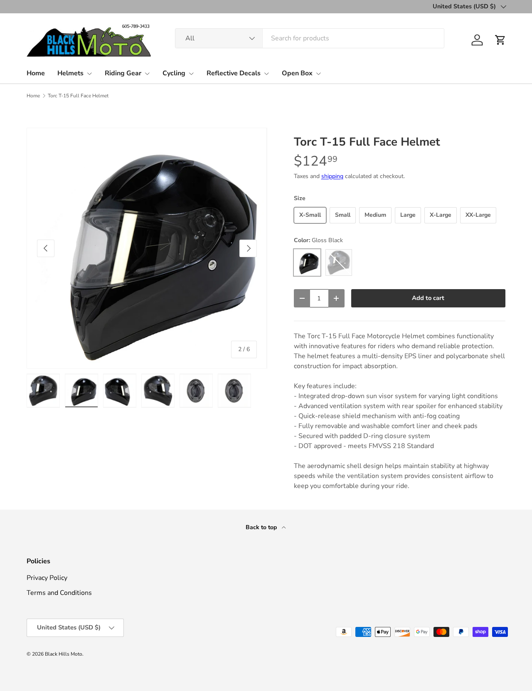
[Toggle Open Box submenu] (318, 74)
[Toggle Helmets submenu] (89, 74)
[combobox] (309, 38)
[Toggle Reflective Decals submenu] (266, 74)
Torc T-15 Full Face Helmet (78, 95)
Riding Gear (123, 73)
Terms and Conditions (59, 592)
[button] (500, 40)
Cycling (174, 73)
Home (36, 73)
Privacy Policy (47, 577)
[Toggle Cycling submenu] (191, 74)
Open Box (297, 73)
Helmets (70, 73)
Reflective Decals (234, 73)
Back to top (262, 527)
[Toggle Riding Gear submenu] (147, 74)
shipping (332, 176)
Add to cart (428, 298)
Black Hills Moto (63, 654)
